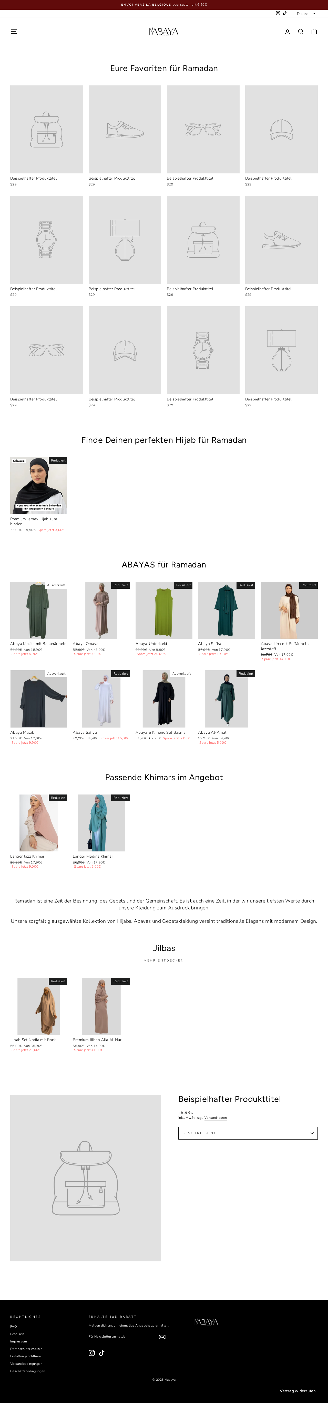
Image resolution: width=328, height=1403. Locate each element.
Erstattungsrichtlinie (25, 1356)
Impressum (18, 1341)
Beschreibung (199, 1133)
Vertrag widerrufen (298, 1391)
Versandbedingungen (26, 1363)
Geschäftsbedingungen (27, 1371)
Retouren (17, 1334)
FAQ (13, 1326)
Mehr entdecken (164, 960)
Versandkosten (215, 1118)
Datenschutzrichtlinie (26, 1349)
